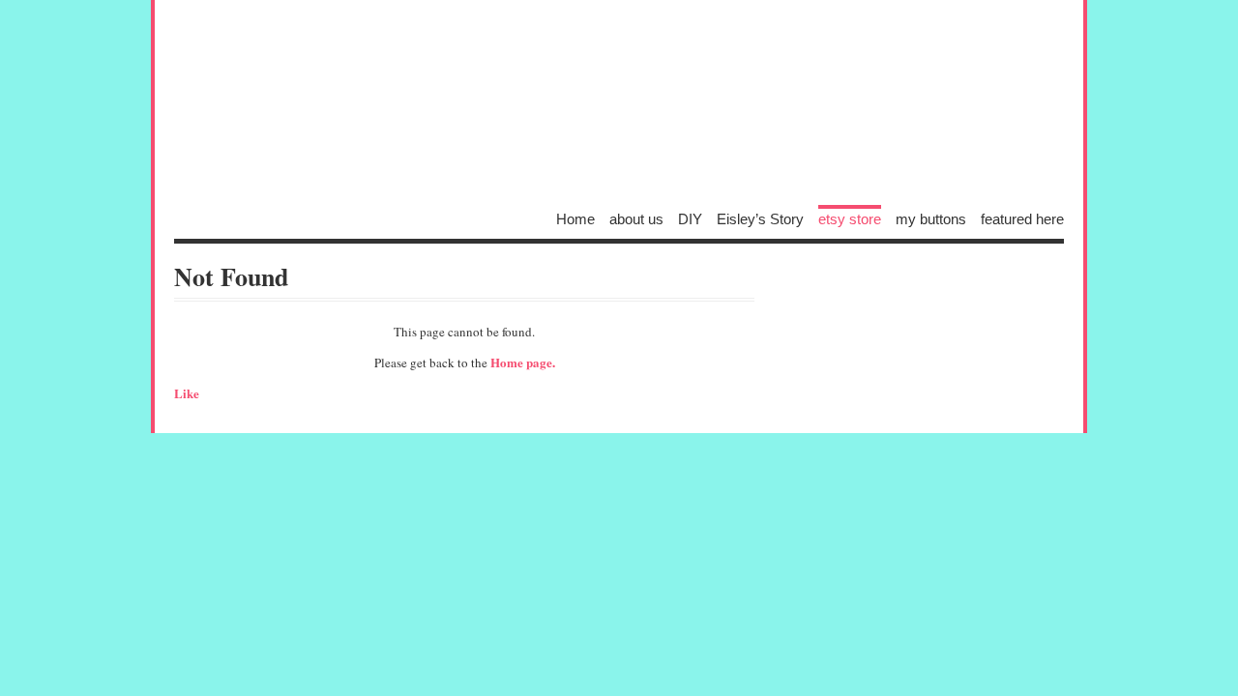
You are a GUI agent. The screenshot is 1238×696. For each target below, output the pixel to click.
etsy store (849, 218)
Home (575, 218)
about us (636, 218)
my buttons (931, 218)
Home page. (522, 362)
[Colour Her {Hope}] (619, 106)
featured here (1022, 218)
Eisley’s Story (760, 218)
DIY (690, 218)
